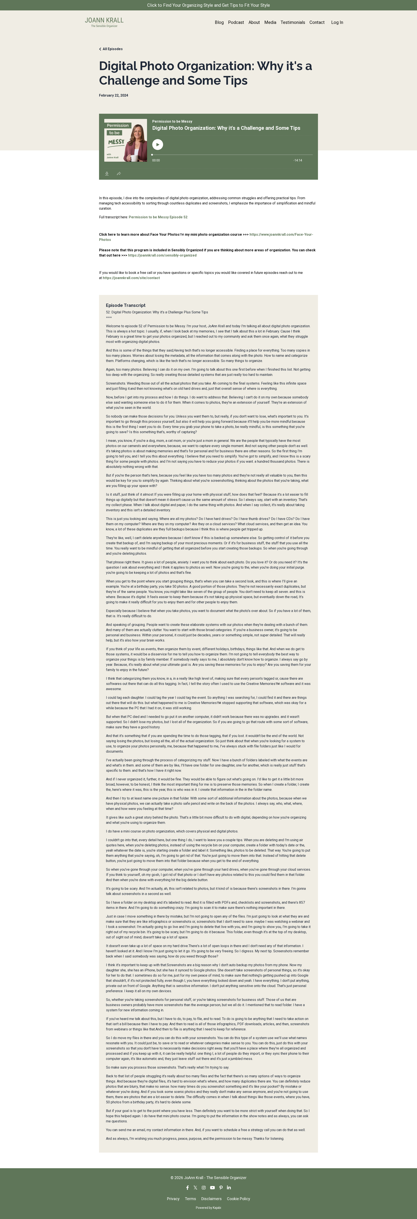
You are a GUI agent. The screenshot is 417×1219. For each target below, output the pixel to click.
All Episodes (113, 49)
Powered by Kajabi (208, 1207)
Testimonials (293, 22)
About (254, 22)
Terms (190, 1198)
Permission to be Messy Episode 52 (158, 217)
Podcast (236, 22)
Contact (317, 22)
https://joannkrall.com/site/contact (131, 278)
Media (270, 22)
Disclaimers (211, 1198)
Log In (337, 22)
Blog (219, 22)
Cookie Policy (238, 1198)
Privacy (173, 1198)
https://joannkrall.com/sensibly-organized (162, 255)
